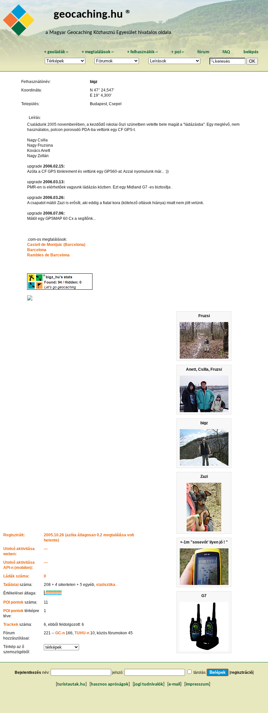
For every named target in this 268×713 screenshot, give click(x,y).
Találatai (11, 584)
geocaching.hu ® (92, 15)
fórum (203, 52)
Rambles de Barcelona (48, 255)
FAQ (226, 52)
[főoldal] (20, 22)
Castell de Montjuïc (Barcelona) (56, 244)
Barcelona (36, 250)
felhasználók (142, 52)
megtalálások (97, 52)
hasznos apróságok (109, 684)
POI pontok (13, 602)
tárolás (199, 672)
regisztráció (241, 672)
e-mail (174, 684)
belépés (251, 52)
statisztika (105, 584)
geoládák (56, 52)
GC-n (60, 633)
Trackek (10, 624)
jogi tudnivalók (148, 684)
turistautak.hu (71, 684)
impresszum (197, 684)
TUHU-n (82, 633)
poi (178, 52)
